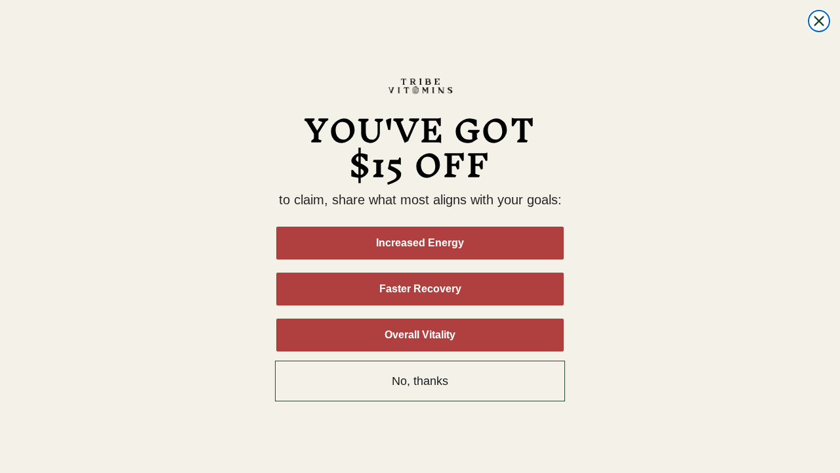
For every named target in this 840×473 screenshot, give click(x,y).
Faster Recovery (420, 288)
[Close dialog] (819, 21)
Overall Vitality (420, 334)
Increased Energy (420, 242)
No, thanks (420, 381)
